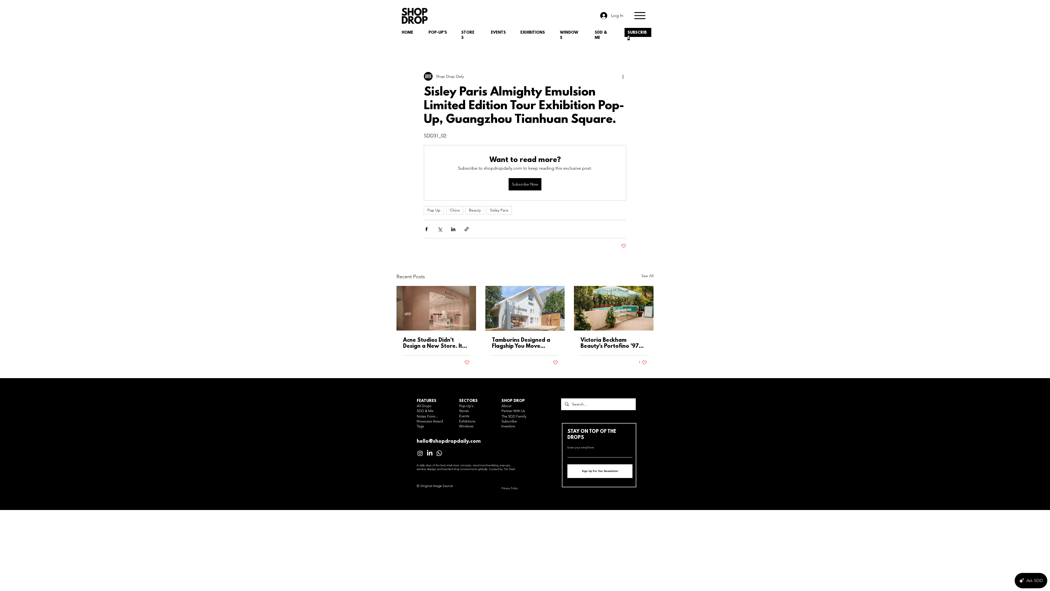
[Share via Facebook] (426, 229)
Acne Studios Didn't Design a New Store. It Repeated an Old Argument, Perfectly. (432, 343)
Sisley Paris (499, 210)
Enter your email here (580, 447)
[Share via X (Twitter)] (439, 229)
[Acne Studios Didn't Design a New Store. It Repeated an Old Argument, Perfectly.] (436, 308)
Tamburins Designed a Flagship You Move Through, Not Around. (521, 343)
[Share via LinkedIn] (453, 229)
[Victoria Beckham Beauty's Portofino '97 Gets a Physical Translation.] (614, 308)
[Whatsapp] (439, 453)
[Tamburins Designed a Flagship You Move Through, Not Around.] (525, 308)
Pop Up (434, 210)
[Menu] (639, 15)
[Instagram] (420, 453)
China (455, 210)
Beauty (475, 210)
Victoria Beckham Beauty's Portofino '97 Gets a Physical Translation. (610, 343)
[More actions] (623, 76)
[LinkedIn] (429, 453)
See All (647, 275)
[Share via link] (466, 229)
